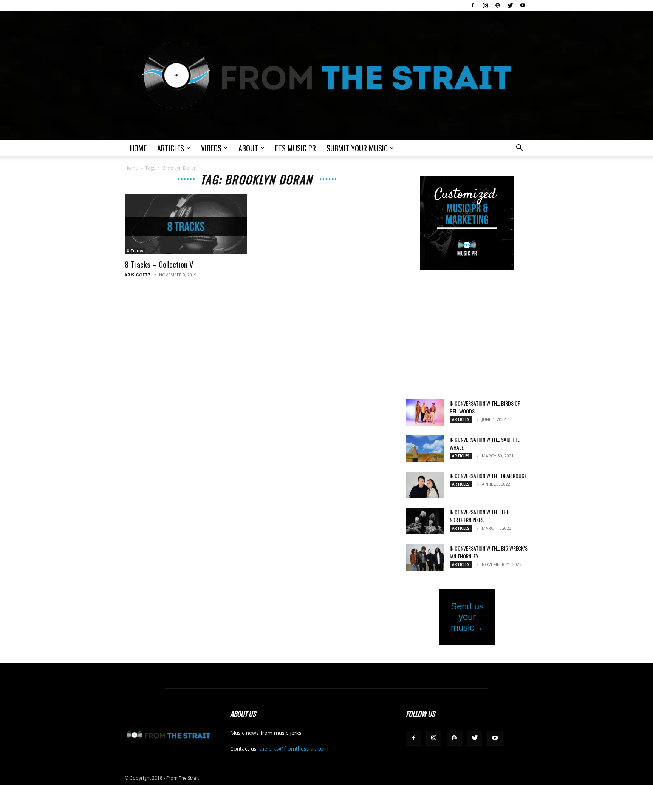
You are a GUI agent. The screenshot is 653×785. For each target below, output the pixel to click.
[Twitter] (510, 5)
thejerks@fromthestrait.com (293, 748)
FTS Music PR (295, 148)
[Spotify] (497, 5)
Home (138, 148)
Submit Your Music (357, 148)
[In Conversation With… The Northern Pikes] (425, 521)
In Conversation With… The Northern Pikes (479, 516)
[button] (519, 148)
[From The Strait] (326, 75)
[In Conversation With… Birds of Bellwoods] (425, 412)
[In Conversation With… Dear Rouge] (425, 485)
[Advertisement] (467, 335)
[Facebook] (472, 5)
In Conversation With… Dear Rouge (488, 476)
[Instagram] (485, 5)
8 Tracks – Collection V (159, 264)
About (248, 148)
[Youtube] (522, 5)
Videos (211, 148)
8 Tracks (135, 250)
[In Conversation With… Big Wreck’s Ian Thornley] (425, 557)
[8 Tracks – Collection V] (186, 224)
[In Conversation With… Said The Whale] (425, 448)
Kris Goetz (138, 275)
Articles (170, 148)
